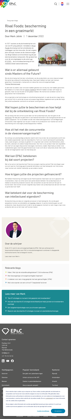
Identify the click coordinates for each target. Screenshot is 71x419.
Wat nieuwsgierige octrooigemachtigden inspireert (25, 276)
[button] (67, 4)
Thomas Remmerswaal (12, 84)
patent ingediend (30, 90)
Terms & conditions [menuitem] (33, 416)
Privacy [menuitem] (54, 416)
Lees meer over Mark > (12, 256)
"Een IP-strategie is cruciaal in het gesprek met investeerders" (29, 298)
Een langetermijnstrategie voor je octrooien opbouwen (27, 308)
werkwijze (8, 117)
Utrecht (54, 381)
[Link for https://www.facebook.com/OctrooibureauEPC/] (12, 361)
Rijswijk (54, 373)
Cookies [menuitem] (45, 416)
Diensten (4, 377)
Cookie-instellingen (43, 411)
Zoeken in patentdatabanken (32, 381)
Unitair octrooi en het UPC (31, 377)
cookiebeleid (49, 398)
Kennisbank (5, 385)
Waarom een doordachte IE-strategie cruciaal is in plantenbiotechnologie (33, 311)
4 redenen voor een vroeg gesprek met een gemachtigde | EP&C (30, 279)
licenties (33, 203)
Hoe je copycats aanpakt (30, 385)
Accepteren (58, 411)
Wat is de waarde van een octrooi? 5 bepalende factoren (27, 283)
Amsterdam (56, 377)
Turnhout (55, 385)
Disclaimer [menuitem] (19, 416)
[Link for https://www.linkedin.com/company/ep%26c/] (3, 361)
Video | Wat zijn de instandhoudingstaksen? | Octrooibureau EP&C (30, 272)
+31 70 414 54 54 (7, 356)
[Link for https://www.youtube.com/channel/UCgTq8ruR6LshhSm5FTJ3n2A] (7, 361)
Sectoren (4, 373)
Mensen (4, 381)
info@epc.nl (5, 353)
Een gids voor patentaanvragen (33, 373)
